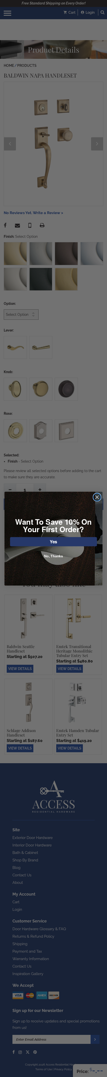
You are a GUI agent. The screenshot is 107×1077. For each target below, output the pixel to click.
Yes (53, 541)
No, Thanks (53, 556)
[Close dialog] (97, 497)
